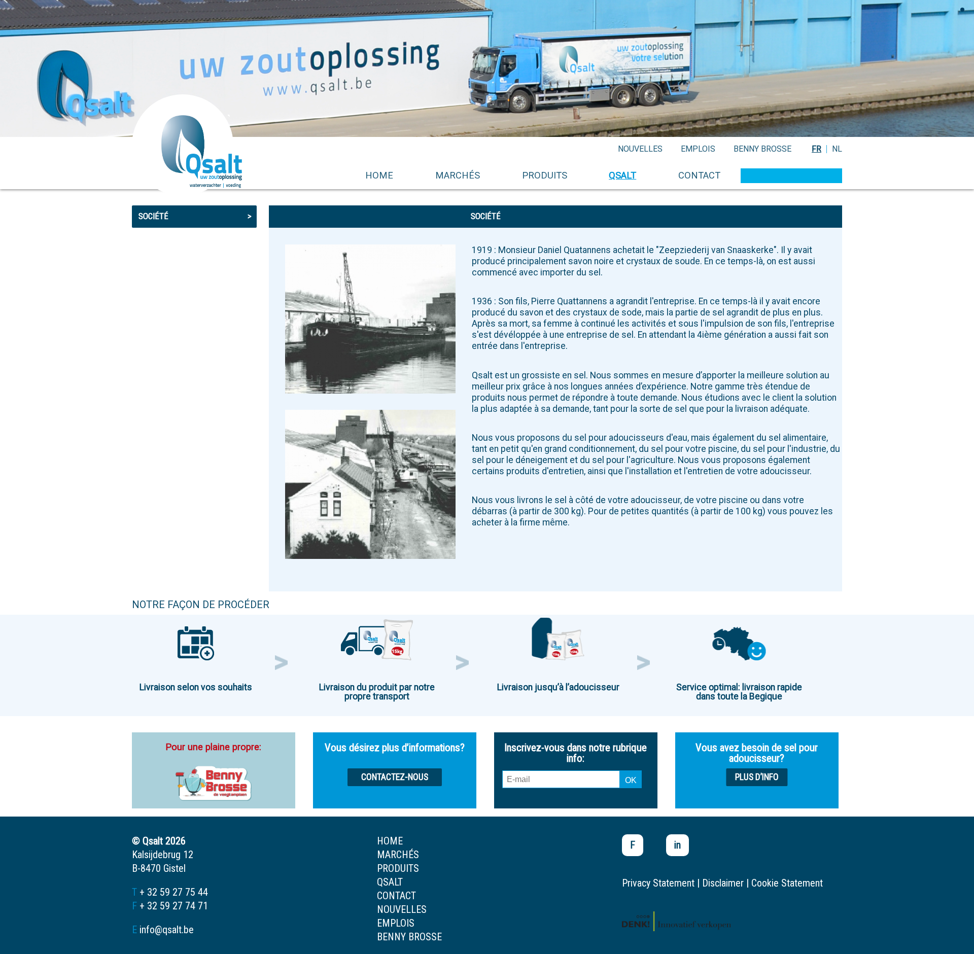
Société (195, 216)
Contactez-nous (394, 777)
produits (544, 175)
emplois (698, 149)
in (677, 845)
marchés (457, 175)
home (379, 175)
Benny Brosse (762, 149)
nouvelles (640, 149)
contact (699, 175)
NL (837, 149)
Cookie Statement (787, 883)
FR (816, 149)
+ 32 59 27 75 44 (174, 892)
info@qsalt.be (167, 930)
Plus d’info (757, 777)
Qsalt (622, 175)
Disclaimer (723, 883)
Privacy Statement (658, 883)
